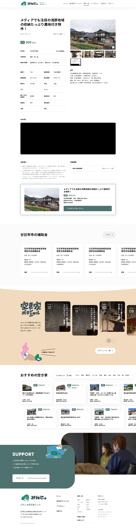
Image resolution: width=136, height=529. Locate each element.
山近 (109, 375)
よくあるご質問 (103, 504)
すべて (108, 235)
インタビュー (95, 3)
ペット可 (94, 375)
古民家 (127, 375)
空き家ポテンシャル (75, 3)
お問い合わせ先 (103, 502)
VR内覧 (79, 512)
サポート (111, 3)
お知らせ (103, 3)
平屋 (100, 375)
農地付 (88, 375)
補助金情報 (101, 499)
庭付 (82, 375)
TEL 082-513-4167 (26, 517)
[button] (113, 340)
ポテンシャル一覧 (104, 351)
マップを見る (60, 51)
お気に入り (80, 520)
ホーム (65, 3)
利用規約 (100, 510)
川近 (118, 375)
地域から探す (81, 517)
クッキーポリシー (103, 514)
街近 (114, 375)
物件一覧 (86, 3)
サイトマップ (102, 517)
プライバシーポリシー (105, 512)
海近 (105, 375)
